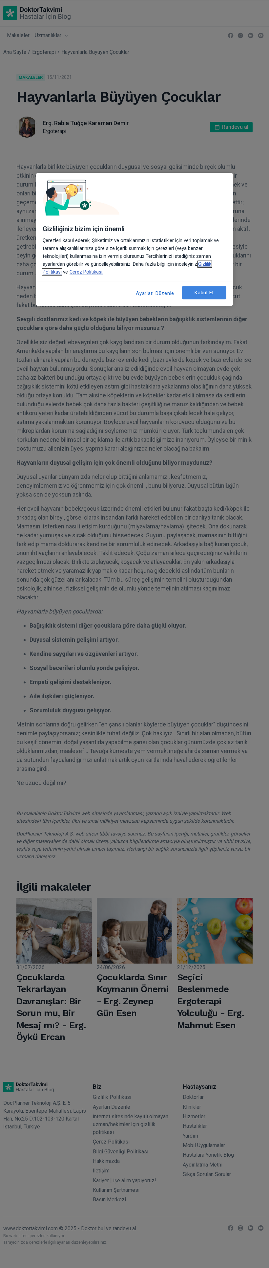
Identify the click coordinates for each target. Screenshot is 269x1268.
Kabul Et (204, 293)
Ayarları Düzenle (155, 293)
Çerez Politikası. (86, 272)
